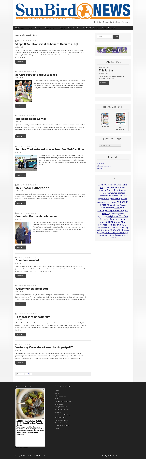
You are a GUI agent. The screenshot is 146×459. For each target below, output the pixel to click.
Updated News (105, 67)
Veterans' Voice (122, 235)
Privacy (57, 428)
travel (113, 235)
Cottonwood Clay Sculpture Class (110, 195)
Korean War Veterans (114, 206)
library (117, 208)
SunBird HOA (101, 164)
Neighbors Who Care (117, 216)
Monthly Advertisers (61, 417)
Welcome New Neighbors (31, 288)
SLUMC (125, 225)
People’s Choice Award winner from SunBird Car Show (50, 149)
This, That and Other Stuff (32, 188)
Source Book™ (73, 28)
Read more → (21, 62)
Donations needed (27, 260)
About (30, 28)
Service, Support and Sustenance (36, 74)
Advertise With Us (60, 396)
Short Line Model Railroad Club (112, 223)
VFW (110, 237)
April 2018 (32, 41)
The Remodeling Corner (30, 118)
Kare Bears (114, 205)
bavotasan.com (126, 456)
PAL (118, 219)
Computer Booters (116, 192)
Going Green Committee (106, 202)
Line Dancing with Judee (111, 209)
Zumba (114, 237)
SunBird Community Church (110, 230)
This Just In (106, 70)
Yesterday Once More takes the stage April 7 (44, 347)
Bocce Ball (116, 187)
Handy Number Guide (61, 407)
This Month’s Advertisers (91, 28)
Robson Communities (109, 28)
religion (118, 222)
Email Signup (59, 404)
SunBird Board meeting (119, 227)
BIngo (109, 187)
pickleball (111, 221)
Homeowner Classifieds (62, 409)
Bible (104, 187)
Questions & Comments (62, 425)
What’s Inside (19, 28)
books (124, 188)
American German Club (116, 184)
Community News (23, 41)
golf (118, 202)
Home (57, 391)
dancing (106, 198)
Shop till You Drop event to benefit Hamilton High (46, 44)
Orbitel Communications (104, 166)
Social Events (103, 227)
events (115, 198)
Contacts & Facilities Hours (63, 401)
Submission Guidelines (62, 423)
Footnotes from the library (32, 316)
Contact (37, 28)
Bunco (123, 190)
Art (101, 187)
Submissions (49, 28)
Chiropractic (104, 193)
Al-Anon (102, 184)
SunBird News (29, 456)
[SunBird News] (73, 10)
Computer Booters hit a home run (36, 216)
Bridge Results (113, 190)
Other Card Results (108, 219)
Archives (99, 168)
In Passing (61, 28)
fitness (124, 198)
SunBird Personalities (114, 232)
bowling (102, 190)
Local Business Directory (62, 415)
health (124, 201)
